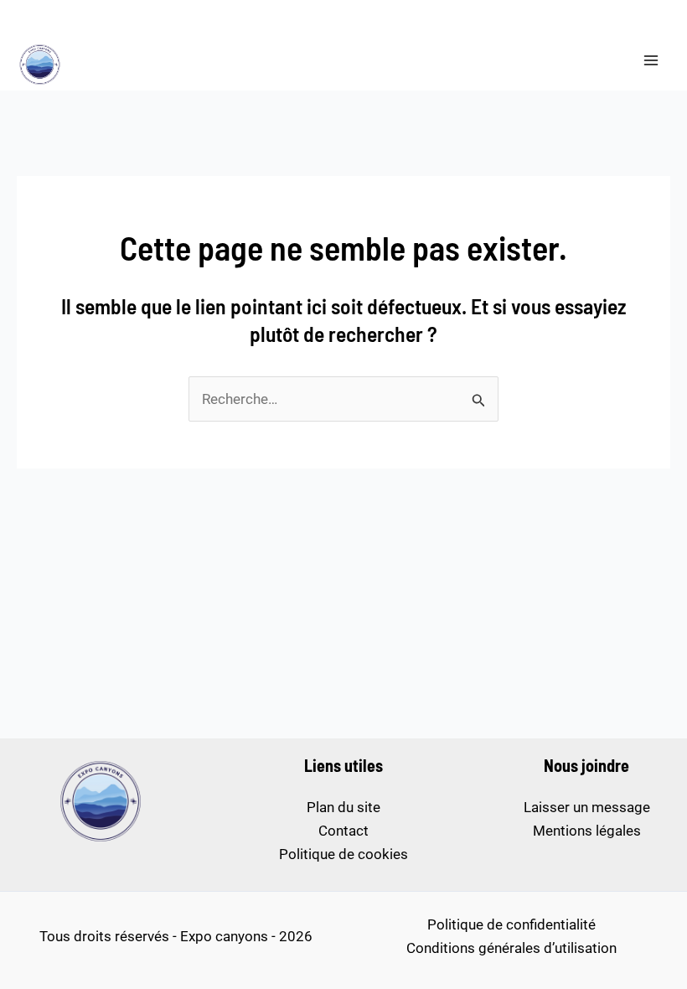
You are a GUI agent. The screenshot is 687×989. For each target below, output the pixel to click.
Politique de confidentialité (511, 924)
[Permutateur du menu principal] (652, 60)
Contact (343, 830)
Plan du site (343, 807)
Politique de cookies (343, 854)
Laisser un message (587, 807)
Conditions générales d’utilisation (511, 948)
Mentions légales (587, 830)
